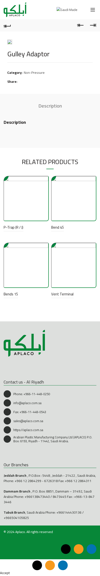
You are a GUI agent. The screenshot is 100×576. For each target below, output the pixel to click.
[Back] (7, 25)
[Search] (82, 9)
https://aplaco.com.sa (28, 430)
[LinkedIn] (91, 549)
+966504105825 (16, 518)
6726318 (51, 481)
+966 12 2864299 (28, 481)
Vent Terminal (62, 294)
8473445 (59, 496)
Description (50, 105)
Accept (5, 573)
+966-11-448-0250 (37, 394)
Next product (93, 25)
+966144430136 (69, 512)
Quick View (44, 180)
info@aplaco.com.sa (27, 403)
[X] (66, 549)
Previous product (81, 25)
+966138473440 (37, 496)
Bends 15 (11, 294)
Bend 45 (57, 227)
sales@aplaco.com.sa (28, 421)
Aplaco (20, 532)
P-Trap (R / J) (13, 227)
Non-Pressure (34, 72)
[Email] (78, 549)
